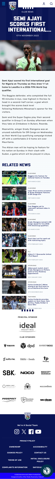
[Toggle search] (51, 3)
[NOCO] (27, 372)
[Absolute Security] (27, 400)
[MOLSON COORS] (46, 386)
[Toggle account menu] (44, 3)
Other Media (26, 477)
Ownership (14, 447)
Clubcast (41, 477)
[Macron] (9, 346)
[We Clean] (46, 400)
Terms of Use (15, 460)
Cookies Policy (14, 453)
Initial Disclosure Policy (40, 460)
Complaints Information (15, 467)
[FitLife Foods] (27, 359)
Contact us (40, 453)
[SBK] (9, 373)
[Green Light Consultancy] (9, 386)
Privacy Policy (27, 441)
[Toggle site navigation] (3, 3)
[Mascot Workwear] (46, 373)
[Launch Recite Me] (46, 470)
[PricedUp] (46, 359)
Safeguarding (40, 467)
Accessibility (40, 447)
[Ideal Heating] (27, 327)
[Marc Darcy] (27, 386)
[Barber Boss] (46, 345)
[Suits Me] (9, 359)
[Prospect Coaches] (9, 400)
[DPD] (27, 345)
